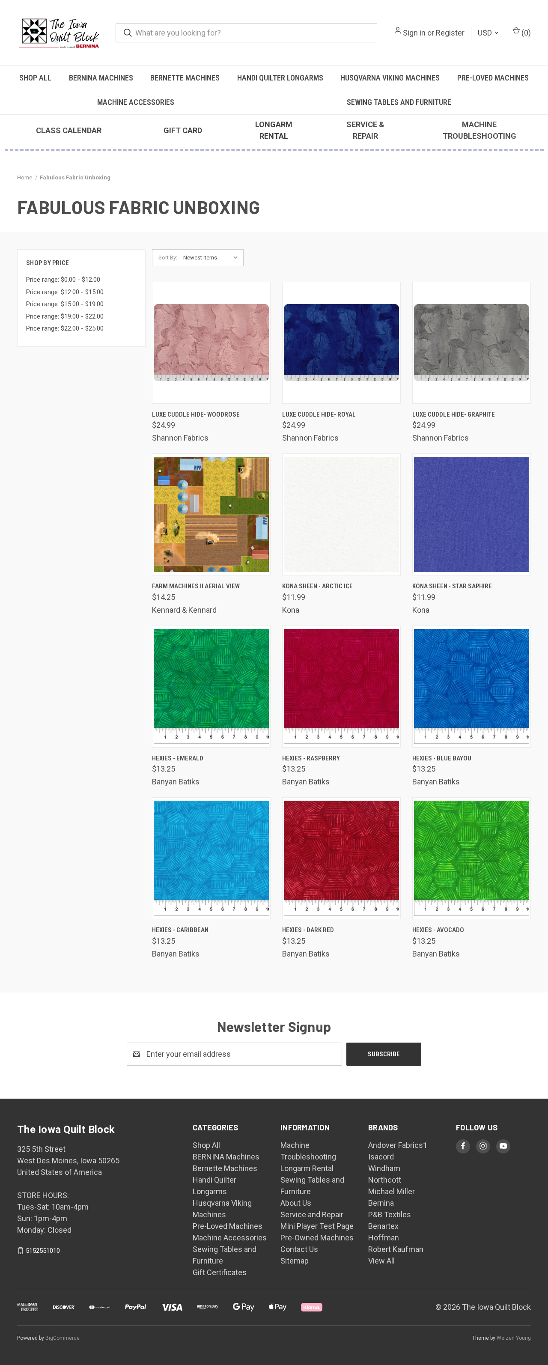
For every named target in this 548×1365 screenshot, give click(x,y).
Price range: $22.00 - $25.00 (65, 328)
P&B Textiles (389, 1214)
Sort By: (167, 257)
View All (381, 1260)
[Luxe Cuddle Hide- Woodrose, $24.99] (211, 342)
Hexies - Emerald (177, 758)
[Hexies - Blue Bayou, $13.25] (471, 686)
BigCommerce (62, 1338)
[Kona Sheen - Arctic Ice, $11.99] (341, 514)
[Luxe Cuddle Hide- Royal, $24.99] (341, 342)
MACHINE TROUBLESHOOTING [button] (479, 130)
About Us (295, 1202)
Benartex (383, 1226)
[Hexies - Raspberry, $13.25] (341, 686)
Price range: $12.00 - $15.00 (65, 292)
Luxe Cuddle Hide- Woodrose (196, 414)
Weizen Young (514, 1338)
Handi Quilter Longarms (280, 77)
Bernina (381, 1202)
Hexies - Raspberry (311, 758)
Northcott (384, 1179)
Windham (384, 1168)
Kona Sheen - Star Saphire (452, 586)
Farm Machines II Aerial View (196, 586)
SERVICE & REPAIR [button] (365, 130)
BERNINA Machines (101, 77)
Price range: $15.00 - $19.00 (65, 304)
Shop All (35, 77)
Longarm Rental (307, 1168)
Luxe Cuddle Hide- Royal (319, 414)
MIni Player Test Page (317, 1226)
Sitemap (294, 1260)
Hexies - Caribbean (180, 930)
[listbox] (212, 258)
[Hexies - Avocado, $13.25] (471, 858)
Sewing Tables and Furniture (399, 102)
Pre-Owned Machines (317, 1237)
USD (486, 32)
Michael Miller (391, 1191)
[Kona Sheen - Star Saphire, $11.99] (471, 514)
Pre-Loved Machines (493, 77)
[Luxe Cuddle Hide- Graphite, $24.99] (471, 342)
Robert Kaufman (395, 1249)
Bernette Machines (185, 77)
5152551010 (43, 1251)
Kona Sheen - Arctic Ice (317, 586)
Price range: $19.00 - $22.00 (65, 316)
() (525, 32)
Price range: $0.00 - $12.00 (63, 279)
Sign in (414, 32)
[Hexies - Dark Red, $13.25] (341, 858)
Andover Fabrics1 (397, 1145)
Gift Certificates (220, 1272)
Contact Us (299, 1249)
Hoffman (383, 1237)
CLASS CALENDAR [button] (68, 130)
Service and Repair (311, 1214)
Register (450, 32)
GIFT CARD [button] (183, 130)
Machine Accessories (135, 102)
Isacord (381, 1156)
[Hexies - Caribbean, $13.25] (211, 858)
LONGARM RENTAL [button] (273, 130)
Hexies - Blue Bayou (441, 758)
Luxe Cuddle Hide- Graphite (453, 414)
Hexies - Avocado (438, 930)
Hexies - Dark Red (308, 930)
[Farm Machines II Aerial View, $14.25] (211, 514)
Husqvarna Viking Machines (390, 77)
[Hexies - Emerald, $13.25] (211, 686)
